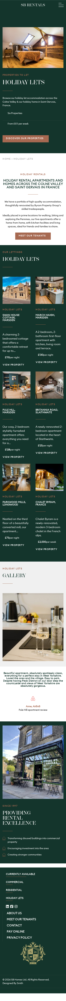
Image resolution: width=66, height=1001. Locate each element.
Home (7, 158)
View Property (14, 364)
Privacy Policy (19, 938)
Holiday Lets (15, 898)
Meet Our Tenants (32, 235)
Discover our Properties (25, 138)
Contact (14, 925)
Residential (14, 890)
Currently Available (20, 874)
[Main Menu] (61, 5)
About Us (14, 913)
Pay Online (16, 931)
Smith (20, 983)
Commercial (14, 882)
